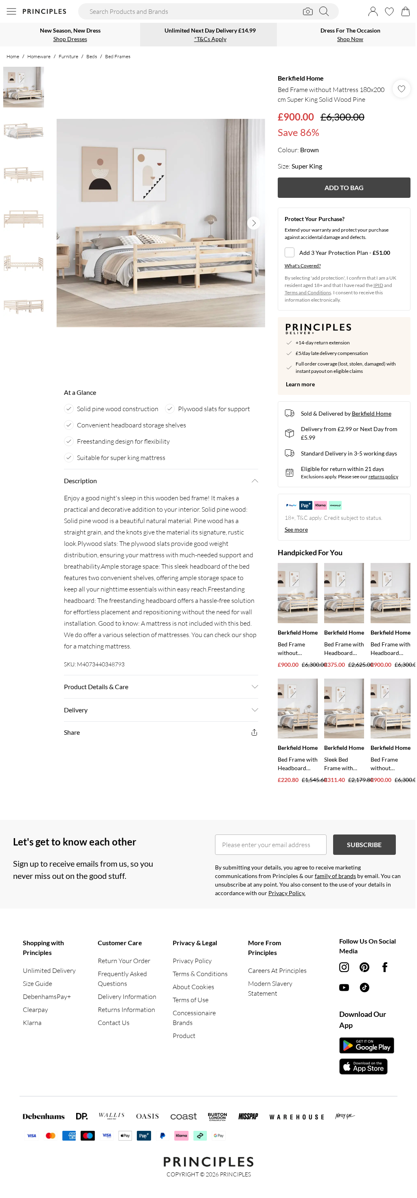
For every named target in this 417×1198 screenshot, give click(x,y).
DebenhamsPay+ (47, 996)
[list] (161, 223)
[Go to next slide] (253, 223)
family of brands (335, 875)
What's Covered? (303, 266)
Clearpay (35, 1009)
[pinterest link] (364, 967)
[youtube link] (344, 987)
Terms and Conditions (308, 292)
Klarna (32, 1022)
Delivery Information (127, 996)
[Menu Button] (11, 11)
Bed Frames (117, 56)
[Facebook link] (385, 967)
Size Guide (37, 983)
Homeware (38, 56)
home (13, 56)
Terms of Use (190, 1000)
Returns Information (126, 1009)
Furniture (68, 56)
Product (184, 1036)
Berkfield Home (301, 78)
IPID (378, 285)
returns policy (383, 476)
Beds (91, 56)
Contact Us (113, 1022)
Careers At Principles (277, 970)
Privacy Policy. (286, 892)
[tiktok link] (364, 987)
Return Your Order (124, 961)
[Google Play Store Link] (366, 1045)
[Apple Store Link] (366, 1066)
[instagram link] (344, 967)
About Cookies (193, 987)
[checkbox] (344, 252)
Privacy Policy (192, 961)
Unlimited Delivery (49, 970)
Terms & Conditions (200, 974)
